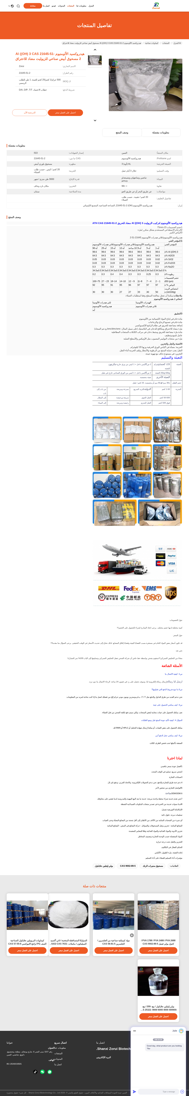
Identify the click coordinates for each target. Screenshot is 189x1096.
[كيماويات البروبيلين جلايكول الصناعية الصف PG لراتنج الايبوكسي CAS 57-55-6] (27, 915)
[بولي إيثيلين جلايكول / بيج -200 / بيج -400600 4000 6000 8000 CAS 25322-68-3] (158, 981)
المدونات (61, 6)
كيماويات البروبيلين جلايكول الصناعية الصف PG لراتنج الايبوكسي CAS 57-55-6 (27, 942)
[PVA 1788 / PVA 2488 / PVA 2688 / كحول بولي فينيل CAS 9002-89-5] (158, 915)
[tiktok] (35, 1072)
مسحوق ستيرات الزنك (153, 866)
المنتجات (70, 6)
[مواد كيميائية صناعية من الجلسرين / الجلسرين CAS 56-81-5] (113, 915)
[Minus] (134, 1030)
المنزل (91, 6)
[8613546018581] (49, 1072)
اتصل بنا (46, 6)
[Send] (134, 1092)
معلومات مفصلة (160, 132)
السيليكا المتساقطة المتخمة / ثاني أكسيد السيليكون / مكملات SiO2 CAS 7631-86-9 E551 (69, 942)
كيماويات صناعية (151, 43)
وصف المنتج (122, 132)
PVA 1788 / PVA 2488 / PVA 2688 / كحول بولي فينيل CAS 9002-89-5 (158, 942)
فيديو (54, 6)
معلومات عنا (81, 6)
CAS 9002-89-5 (128, 866)
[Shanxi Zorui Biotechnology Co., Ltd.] (156, 6)
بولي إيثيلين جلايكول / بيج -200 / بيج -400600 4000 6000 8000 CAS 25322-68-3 (158, 1008)
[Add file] (182, 1092)
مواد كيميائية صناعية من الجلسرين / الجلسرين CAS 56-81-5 (113, 942)
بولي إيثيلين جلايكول (104, 866)
